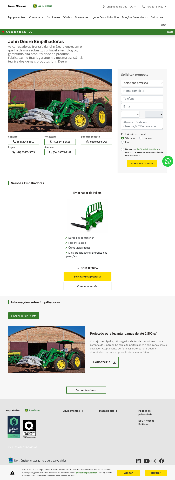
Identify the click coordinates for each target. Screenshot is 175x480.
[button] (14, 100)
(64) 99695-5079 (26, 152)
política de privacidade (86, 472)
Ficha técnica (89, 268)
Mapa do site (106, 410)
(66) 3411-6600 (61, 141)
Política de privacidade (145, 412)
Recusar (155, 472)
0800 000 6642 (98, 141)
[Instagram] (155, 461)
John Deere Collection (106, 17)
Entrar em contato (142, 163)
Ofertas (67, 17)
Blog (163, 24)
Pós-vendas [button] (82, 17)
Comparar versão (87, 286)
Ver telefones (88, 390)
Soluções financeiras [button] (134, 17)
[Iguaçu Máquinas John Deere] (30, 6)
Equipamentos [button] (17, 17)
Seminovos (53, 17)
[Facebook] (163, 461)
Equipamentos (71, 410)
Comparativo (36, 17)
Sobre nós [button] (157, 17)
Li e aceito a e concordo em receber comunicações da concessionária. (144, 152)
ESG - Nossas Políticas (146, 422)
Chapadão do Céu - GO (120, 6)
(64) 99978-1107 (62, 152)
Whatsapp (130, 138)
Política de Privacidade (147, 149)
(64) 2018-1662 (155, 6)
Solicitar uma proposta (87, 276)
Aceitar (128, 472)
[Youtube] (148, 461)
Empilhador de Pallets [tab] (23, 315)
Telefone (147, 138)
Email (128, 142)
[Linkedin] (140, 461)
